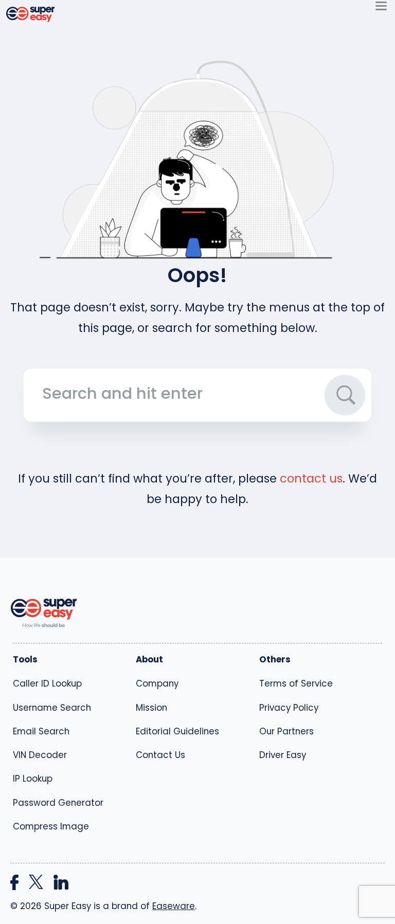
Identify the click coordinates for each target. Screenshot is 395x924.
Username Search (52, 707)
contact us (311, 478)
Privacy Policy (288, 707)
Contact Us (160, 755)
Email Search (41, 731)
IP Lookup (32, 778)
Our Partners (286, 731)
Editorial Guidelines (177, 731)
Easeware (173, 906)
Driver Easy (282, 755)
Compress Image (51, 826)
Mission (151, 707)
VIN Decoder (40, 755)
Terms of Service (296, 683)
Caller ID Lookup (47, 683)
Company (157, 683)
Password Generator (58, 803)
